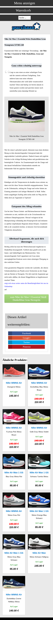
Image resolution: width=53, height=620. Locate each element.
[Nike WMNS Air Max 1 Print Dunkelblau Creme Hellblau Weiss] (14, 595)
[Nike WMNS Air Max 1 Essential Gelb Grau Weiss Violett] (39, 430)
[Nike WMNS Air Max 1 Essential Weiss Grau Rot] (14, 512)
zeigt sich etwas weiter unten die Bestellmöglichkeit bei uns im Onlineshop (26, 284)
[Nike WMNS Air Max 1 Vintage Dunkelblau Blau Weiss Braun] (39, 385)
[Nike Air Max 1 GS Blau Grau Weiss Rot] (14, 472)
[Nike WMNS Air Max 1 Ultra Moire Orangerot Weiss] (14, 385)
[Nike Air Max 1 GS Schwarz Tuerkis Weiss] (39, 472)
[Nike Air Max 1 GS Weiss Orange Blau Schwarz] (39, 512)
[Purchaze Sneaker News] (26, 31)
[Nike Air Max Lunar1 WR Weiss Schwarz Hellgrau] (39, 553)
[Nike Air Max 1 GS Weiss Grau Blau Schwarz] (14, 553)
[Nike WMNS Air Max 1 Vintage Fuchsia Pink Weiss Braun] (14, 430)
